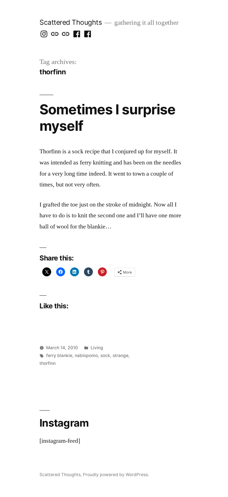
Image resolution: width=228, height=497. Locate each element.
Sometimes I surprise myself (107, 117)
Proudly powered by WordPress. (116, 474)
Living (97, 347)
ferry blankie (59, 355)
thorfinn (47, 363)
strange (120, 355)
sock (105, 355)
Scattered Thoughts (70, 22)
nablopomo (86, 355)
